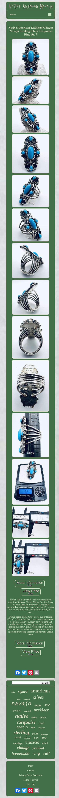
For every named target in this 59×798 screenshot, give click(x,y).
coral (18, 737)
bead (41, 723)
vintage (23, 747)
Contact (30, 770)
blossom (41, 728)
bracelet (32, 742)
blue (33, 727)
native (21, 716)
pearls (22, 727)
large (19, 699)
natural (27, 711)
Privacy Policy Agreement (30, 775)
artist (45, 743)
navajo (21, 704)
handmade (20, 753)
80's (13, 692)
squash (27, 738)
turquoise (26, 722)
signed (22, 692)
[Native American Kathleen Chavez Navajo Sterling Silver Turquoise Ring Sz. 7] (30, 57)
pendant (38, 748)
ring (36, 753)
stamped (27, 699)
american (40, 691)
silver (38, 697)
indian (34, 718)
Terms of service (30, 780)
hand (44, 738)
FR (33, 784)
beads (43, 717)
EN (28, 784)
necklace (41, 710)
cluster (37, 705)
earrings (17, 743)
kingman (44, 734)
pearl (35, 733)
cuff (46, 753)
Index (30, 766)
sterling (21, 732)
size (47, 705)
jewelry (16, 710)
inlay (36, 738)
